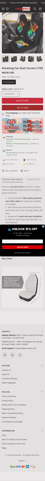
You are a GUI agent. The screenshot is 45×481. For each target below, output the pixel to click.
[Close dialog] (43, 226)
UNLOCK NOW (22, 247)
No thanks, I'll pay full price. (22, 253)
